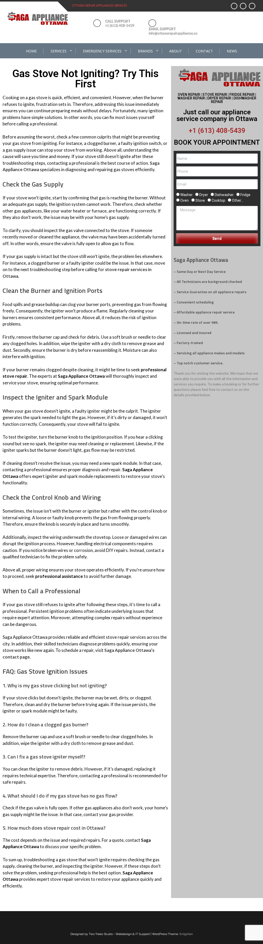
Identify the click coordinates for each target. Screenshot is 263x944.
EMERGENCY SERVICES (102, 51)
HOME (31, 51)
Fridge (245, 195)
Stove (200, 200)
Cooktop (218, 200)
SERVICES (59, 51)
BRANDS (145, 51)
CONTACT (204, 51)
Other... (237, 200)
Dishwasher (224, 195)
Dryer (203, 195)
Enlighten (186, 934)
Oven (184, 200)
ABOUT (175, 51)
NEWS (232, 51)
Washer (186, 195)
